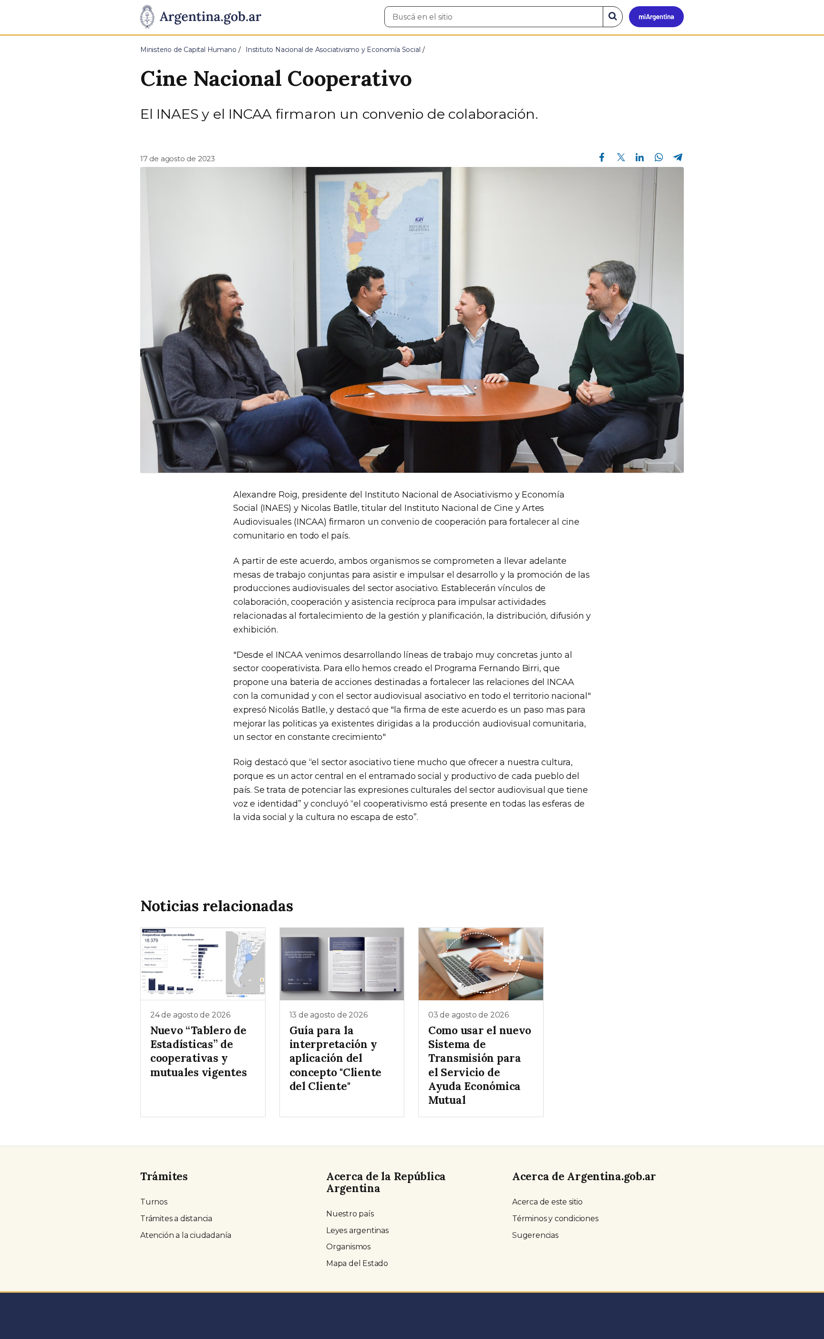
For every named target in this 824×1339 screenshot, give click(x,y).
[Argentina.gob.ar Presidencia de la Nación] (200, 17)
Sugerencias (535, 1235)
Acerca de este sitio (547, 1201)
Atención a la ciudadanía (185, 1235)
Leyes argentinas (357, 1230)
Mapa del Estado (357, 1263)
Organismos (348, 1246)
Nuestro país (350, 1213)
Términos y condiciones (555, 1218)
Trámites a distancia (176, 1218)
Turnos (153, 1201)
